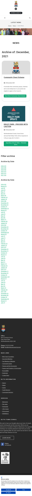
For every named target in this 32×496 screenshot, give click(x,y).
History (4, 383)
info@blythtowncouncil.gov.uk (13, 347)
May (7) (3, 192)
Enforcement (5, 411)
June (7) (3, 238)
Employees (5, 373)
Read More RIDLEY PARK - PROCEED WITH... (16, 144)
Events (4, 387)
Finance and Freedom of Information (11, 368)
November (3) (4, 273)
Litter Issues (5, 409)
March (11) (4, 264)
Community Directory (7, 392)
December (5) (4, 203)
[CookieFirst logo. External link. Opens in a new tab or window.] (1, 477)
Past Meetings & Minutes (8, 361)
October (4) (4, 297)
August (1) (4, 254)
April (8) (3, 218)
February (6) (4, 290)
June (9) (3, 258)
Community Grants (7, 363)
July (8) (3, 188)
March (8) (3, 195)
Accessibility (5, 370)
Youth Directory (6, 390)
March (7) (3, 219)
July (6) (3, 212)
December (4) (4, 227)
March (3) (3, 288)
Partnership (5, 406)
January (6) (4, 223)
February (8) (4, 221)
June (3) (3, 214)
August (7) (4, 278)
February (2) (4, 243)
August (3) (4, 186)
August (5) (4, 234)
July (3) (3, 280)
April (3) (3, 242)
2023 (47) (3, 171)
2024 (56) (3, 169)
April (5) (3, 194)
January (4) (4, 199)
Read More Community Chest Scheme (15, 96)
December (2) (4, 249)
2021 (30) (3, 175)
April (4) (3, 286)
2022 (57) (3, 173)
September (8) (5, 232)
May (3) (3, 240)
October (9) (4, 230)
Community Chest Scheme (14, 77)
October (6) (4, 275)
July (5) (3, 256)
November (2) (4, 205)
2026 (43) (3, 166)
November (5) (4, 229)
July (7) (3, 236)
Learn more (6, 438)
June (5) (3, 282)
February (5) (4, 266)
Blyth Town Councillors (8, 356)
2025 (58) (3, 168)
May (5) (3, 216)
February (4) (4, 197)
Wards (4, 385)
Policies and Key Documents (9, 366)
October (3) (4, 206)
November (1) (4, 251)
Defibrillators (5, 413)
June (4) (3, 190)
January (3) (4, 245)
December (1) (4, 271)
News (14, 25)
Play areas (5, 404)
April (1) (3, 262)
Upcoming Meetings (7, 359)
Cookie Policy (5, 375)
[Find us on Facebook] (16, 9)
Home (9, 25)
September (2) (5, 208)
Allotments (5, 402)
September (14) (5, 277)
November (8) (4, 295)
